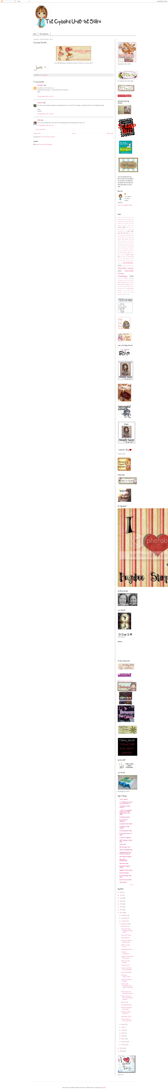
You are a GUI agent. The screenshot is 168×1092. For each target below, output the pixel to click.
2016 (121, 898)
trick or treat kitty (123, 286)
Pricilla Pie (124, 260)
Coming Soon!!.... (126, 965)
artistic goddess (121, 219)
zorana (126, 294)
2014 (121, 904)
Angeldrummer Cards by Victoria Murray (125, 853)
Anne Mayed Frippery (126, 856)
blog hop (124, 221)
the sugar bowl (123, 284)
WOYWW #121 (125, 938)
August (123, 1024)
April (122, 1036)
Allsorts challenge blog (126, 850)
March (123, 1039)
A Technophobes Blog (126, 831)
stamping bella (128, 280)
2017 (121, 895)
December (124, 915)
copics (120, 227)
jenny (123, 245)
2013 (121, 907)
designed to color (125, 229)
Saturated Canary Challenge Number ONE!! (127, 930)
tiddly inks (131, 284)
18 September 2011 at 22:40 (45, 114)
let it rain (127, 247)
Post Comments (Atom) (48, 137)
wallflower (122, 288)
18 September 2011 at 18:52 (45, 96)
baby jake (129, 219)
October (124, 921)
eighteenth (125, 235)
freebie (130, 237)
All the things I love (125, 847)
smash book (128, 278)
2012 (121, 910)
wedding (129, 288)
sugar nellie (121, 282)
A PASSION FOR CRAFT (126, 824)
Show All (131, 884)
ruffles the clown (127, 265)
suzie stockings (130, 282)
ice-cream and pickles (128, 243)
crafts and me (129, 227)
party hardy (123, 256)
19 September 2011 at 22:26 (45, 125)
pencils (130, 256)
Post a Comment (40, 129)
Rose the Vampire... (126, 972)
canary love (121, 225)
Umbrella (131, 286)
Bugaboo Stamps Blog (126, 870)
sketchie (120, 278)
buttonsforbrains (124, 873)
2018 (121, 892)
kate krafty (129, 245)
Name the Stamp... (126, 935)
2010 (121, 1048)
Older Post (110, 133)
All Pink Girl (123, 844)
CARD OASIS (123, 882)
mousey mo (124, 253)
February (124, 1041)
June (122, 1030)
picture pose (128, 258)
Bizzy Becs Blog (124, 863)
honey (119, 243)
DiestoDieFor (121, 231)
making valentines (128, 248)
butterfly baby (128, 223)
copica (129, 225)
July (122, 1027)
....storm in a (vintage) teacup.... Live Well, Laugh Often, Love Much (126, 812)
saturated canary (125, 268)
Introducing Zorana (126, 949)
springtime (120, 280)
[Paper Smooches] (128, 172)
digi (128, 231)
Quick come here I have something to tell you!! (127, 997)
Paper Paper (129, 255)
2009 (121, 1051)
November (124, 918)
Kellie (38, 120)
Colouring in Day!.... (126, 1016)
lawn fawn (120, 247)
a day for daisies (122, 217)
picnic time (120, 258)
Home (35, 34)
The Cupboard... (44, 34)
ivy (119, 245)
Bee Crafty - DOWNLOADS (123, 860)
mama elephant (124, 250)
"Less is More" (124, 799)
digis (119, 233)
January (123, 1044)
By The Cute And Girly (126, 879)
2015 (121, 901)
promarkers (128, 263)
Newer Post (37, 133)
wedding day (121, 290)
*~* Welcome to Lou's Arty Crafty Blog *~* (126, 802)
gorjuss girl (128, 239)
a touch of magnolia (125, 837)
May (122, 1033)
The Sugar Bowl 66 (126, 1005)
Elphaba (131, 235)
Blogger (103, 1087)
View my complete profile (125, 205)
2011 (121, 912)
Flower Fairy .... (125, 1002)
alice (130, 217)
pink (119, 260)
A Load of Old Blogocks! (123, 820)
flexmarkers (122, 237)
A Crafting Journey (125, 817)
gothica (119, 241)
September (124, 924)
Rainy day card (125, 926)
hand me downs (127, 241)
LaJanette (40, 102)
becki (119, 221)
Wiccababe (40, 85)
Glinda (119, 239)
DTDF (124, 233)
